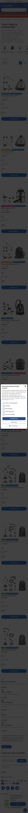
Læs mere (11, 399)
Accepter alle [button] (14, 418)
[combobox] (25, 386)
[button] (14, 426)
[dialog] (14, 406)
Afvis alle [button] (14, 422)
